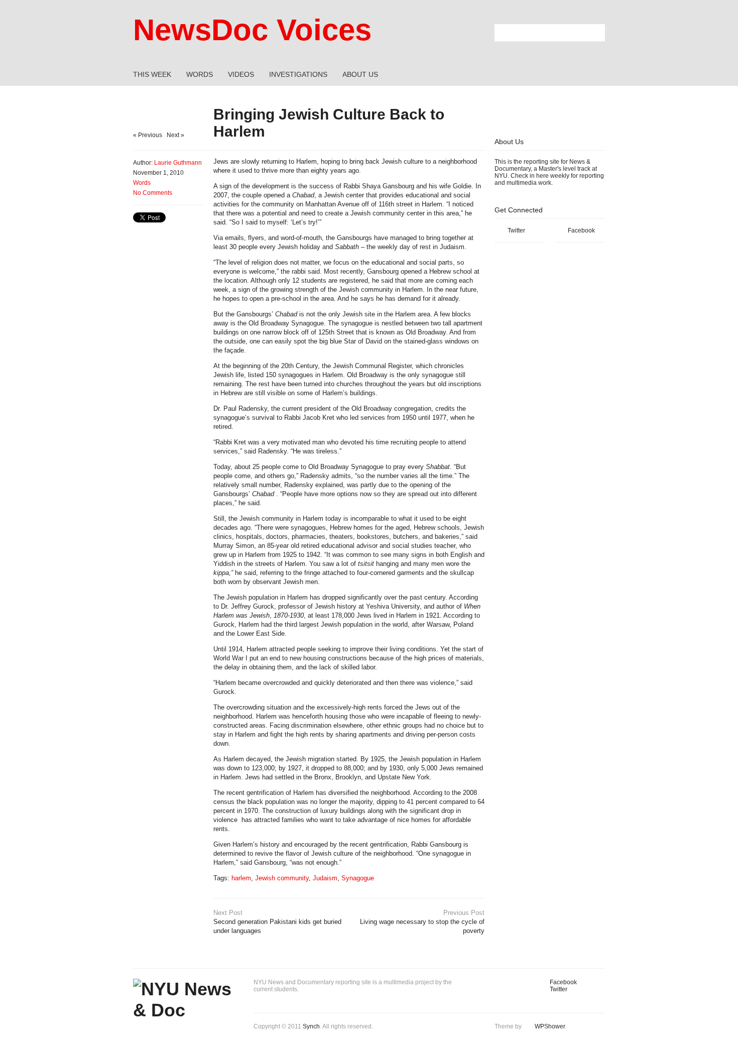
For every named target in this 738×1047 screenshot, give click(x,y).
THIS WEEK (152, 74)
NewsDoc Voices (252, 30)
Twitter (516, 230)
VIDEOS (241, 74)
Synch (311, 1026)
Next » (175, 135)
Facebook (581, 230)
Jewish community (282, 878)
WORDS (199, 74)
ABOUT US (360, 74)
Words (142, 182)
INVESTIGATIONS (298, 74)
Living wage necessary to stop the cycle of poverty (422, 922)
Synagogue (357, 878)
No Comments (152, 192)
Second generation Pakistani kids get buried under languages (277, 922)
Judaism (325, 878)
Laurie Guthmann (178, 162)
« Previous (147, 135)
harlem (241, 878)
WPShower (550, 1026)
